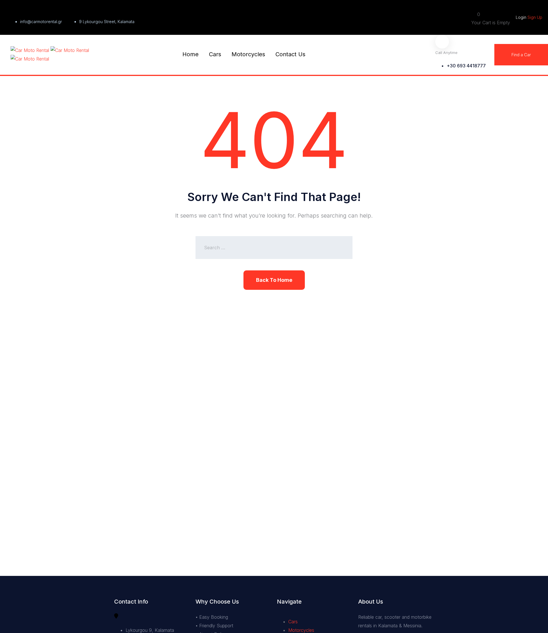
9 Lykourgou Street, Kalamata (106, 21)
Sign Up (534, 17)
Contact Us (290, 54)
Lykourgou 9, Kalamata (150, 630)
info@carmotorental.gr (41, 21)
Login (521, 17)
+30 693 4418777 (466, 66)
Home (190, 54)
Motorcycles (248, 54)
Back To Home (274, 280)
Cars (215, 54)
